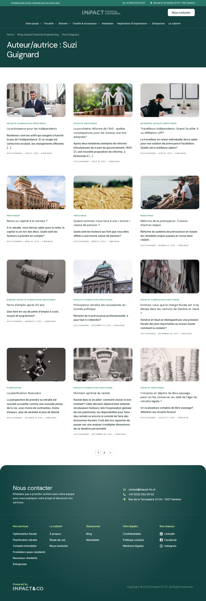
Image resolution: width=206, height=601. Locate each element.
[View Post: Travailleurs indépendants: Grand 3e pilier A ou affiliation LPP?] (169, 100)
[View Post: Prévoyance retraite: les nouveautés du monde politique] (103, 276)
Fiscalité (11, 123)
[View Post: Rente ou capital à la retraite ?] (36, 192)
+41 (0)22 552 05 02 (135, 3)
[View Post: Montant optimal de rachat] (103, 364)
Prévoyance (39, 123)
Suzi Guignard (14, 153)
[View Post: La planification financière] (36, 364)
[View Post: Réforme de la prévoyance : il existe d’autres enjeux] (169, 192)
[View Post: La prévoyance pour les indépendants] (36, 100)
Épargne (11, 300)
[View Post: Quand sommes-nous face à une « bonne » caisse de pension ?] (103, 192)
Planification (24, 123)
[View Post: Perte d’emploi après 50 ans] (36, 276)
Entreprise (146, 123)
